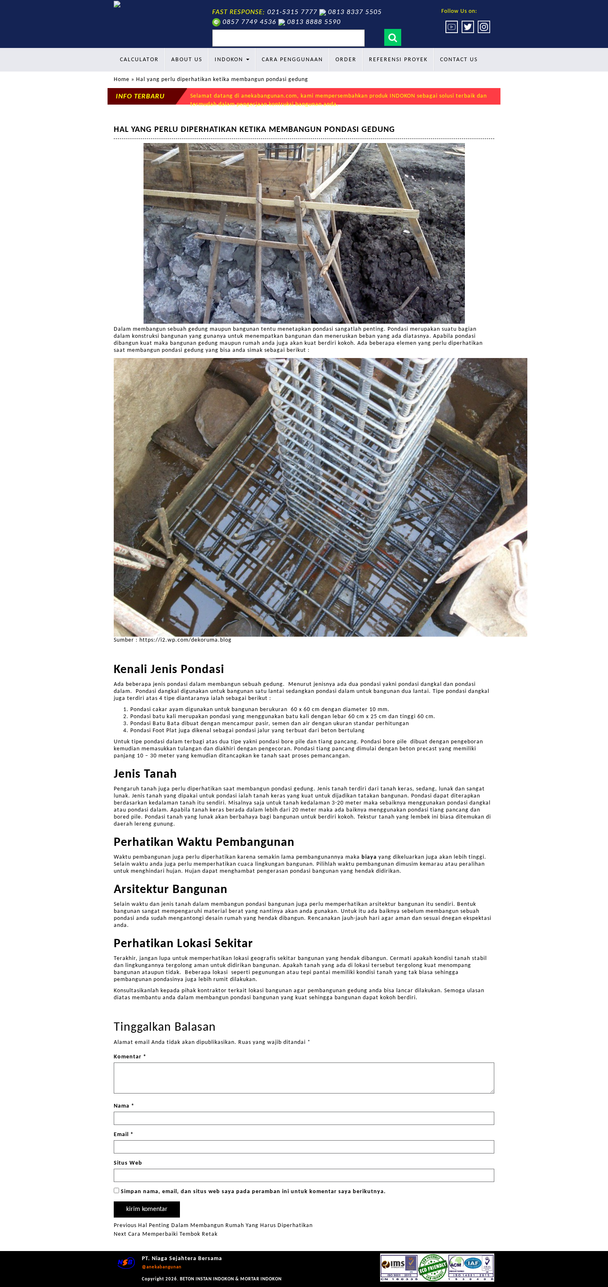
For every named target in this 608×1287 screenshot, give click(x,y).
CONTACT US (459, 60)
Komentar (130, 1057)
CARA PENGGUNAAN (292, 60)
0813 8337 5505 (355, 12)
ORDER (346, 60)
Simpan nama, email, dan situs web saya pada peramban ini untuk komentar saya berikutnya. (253, 1192)
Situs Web (128, 1163)
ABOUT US (186, 60)
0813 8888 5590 (314, 22)
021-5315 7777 (292, 12)
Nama (124, 1106)
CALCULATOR (139, 60)
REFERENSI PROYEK (398, 60)
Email (124, 1135)
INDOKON (230, 60)
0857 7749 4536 (249, 22)
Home (121, 79)
